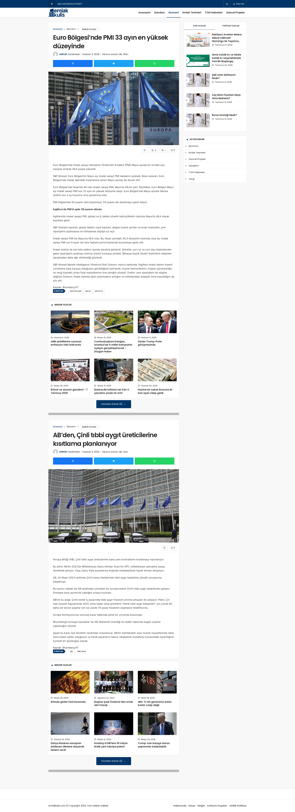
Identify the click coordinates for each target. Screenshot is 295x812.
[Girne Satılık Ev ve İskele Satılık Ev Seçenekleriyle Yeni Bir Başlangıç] (198, 60)
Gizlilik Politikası (238, 805)
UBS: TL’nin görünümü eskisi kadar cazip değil (154, 703)
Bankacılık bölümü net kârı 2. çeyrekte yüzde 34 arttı (111, 391)
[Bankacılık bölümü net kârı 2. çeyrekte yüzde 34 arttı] (113, 370)
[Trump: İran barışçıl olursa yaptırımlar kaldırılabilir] (157, 723)
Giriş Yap (240, 3)
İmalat (88, 291)
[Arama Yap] (227, 4)
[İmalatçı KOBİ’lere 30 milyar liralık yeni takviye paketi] (113, 723)
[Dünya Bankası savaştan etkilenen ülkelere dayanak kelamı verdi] (70, 723)
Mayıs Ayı (99, 291)
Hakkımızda (179, 805)
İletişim (201, 805)
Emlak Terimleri (192, 12)
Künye (192, 805)
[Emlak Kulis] (58, 12)
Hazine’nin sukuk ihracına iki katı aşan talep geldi (155, 391)
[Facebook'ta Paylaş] (73, 63)
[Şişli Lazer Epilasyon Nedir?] (198, 80)
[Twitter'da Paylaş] (114, 63)
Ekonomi (174, 12)
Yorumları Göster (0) (112, 404)
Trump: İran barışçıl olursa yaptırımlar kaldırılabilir (154, 745)
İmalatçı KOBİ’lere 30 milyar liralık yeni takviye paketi (111, 745)
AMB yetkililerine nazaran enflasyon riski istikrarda (66, 343)
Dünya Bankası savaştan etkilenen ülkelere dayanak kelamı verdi (67, 747)
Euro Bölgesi (75, 291)
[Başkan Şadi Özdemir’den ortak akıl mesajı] (113, 682)
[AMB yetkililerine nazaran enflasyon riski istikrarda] (70, 322)
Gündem (159, 12)
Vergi (192, 178)
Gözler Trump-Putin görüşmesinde (150, 343)
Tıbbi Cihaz (81, 651)
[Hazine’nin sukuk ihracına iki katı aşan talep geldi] (157, 370)
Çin (71, 651)
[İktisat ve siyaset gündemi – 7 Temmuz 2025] (70, 370)
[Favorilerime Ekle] (145, 150)
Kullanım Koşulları (217, 805)
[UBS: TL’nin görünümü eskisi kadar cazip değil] (157, 682)
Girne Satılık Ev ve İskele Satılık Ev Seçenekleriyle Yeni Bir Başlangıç (226, 58)
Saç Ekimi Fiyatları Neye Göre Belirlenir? (76, 3)
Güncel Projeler (235, 12)
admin (63, 54)
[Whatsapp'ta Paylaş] (154, 63)
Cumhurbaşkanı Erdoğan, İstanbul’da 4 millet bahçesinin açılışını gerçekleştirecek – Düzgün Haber (113, 346)
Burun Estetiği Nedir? (224, 115)
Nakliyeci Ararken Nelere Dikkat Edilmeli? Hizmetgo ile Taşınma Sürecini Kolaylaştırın (227, 39)
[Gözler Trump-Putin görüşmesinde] (157, 322)
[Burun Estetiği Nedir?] (198, 120)
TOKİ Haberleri (213, 12)
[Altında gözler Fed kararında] (70, 682)
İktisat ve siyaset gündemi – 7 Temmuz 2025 (69, 391)
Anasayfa (144, 12)
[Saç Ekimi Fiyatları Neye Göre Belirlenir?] (198, 100)
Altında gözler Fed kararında (68, 701)
